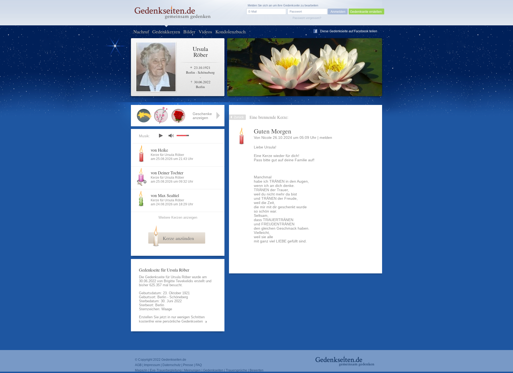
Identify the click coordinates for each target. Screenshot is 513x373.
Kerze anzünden (178, 238)
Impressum (152, 365)
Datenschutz (171, 365)
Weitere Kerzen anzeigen (177, 217)
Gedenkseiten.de (173, 360)
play (160, 135)
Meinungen (192, 370)
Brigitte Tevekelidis (178, 281)
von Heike (159, 150)
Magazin (141, 370)
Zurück (239, 117)
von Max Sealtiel (165, 195)
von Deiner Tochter (167, 172)
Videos (205, 31)
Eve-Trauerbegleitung (166, 370)
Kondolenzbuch (230, 31)
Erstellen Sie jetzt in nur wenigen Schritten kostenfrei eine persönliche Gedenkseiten (172, 319)
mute (171, 136)
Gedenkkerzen (166, 31)
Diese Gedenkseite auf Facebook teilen (348, 31)
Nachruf (141, 31)
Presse (188, 365)
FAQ (199, 365)
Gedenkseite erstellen (366, 12)
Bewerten (256, 370)
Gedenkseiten (213, 370)
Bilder (189, 31)
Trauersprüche (236, 370)
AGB (138, 365)
